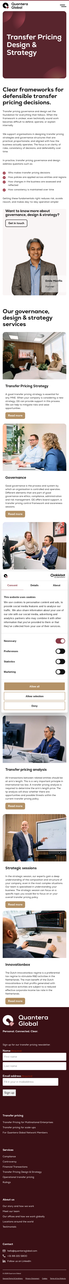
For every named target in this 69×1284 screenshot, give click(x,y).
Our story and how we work (18, 1206)
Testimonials (9, 1226)
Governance (15, 477)
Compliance (9, 1156)
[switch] (60, 651)
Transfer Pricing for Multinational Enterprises (28, 1122)
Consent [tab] (12, 585)
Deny (34, 705)
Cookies (44, 1279)
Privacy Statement (32, 1279)
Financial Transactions (15, 1166)
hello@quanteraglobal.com (22, 1250)
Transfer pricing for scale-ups (19, 1127)
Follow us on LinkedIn (19, 1261)
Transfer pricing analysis (26, 769)
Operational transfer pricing (18, 1177)
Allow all (34, 686)
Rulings (7, 1182)
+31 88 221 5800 (17, 1255)
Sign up (9, 1092)
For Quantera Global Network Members (25, 1132)
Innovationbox (17, 964)
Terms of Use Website (58, 1279)
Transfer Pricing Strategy (26, 386)
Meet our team (11, 1211)
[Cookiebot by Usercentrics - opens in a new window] (50, 576)
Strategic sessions (21, 868)
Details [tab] (34, 585)
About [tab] (56, 585)
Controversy (10, 1161)
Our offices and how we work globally (24, 1216)
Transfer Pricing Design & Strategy (22, 1171)
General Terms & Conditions (13, 1279)
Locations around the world (18, 1221)
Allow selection (35, 696)
